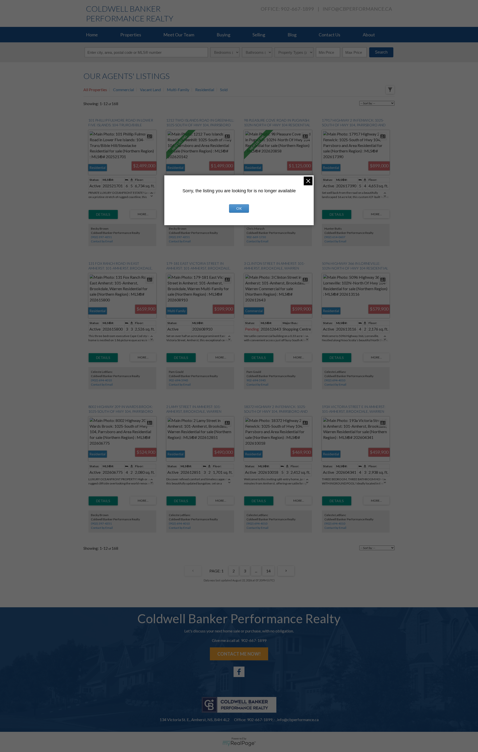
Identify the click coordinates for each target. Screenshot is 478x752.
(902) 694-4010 (101, 380)
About (369, 34)
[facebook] (239, 672)
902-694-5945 (178, 380)
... (256, 570)
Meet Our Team (178, 34)
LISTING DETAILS (103, 214)
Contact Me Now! (239, 654)
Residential (204, 89)
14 (268, 570)
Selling (258, 34)
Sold (224, 89)
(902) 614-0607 (334, 237)
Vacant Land (150, 89)
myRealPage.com (239, 743)
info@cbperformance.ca (357, 9)
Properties (130, 34)
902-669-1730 (256, 237)
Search (381, 52)
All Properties (95, 89)
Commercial (123, 89)
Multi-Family (178, 89)
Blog (292, 34)
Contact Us (329, 34)
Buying (223, 34)
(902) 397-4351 (101, 237)
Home (92, 34)
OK (239, 208)
